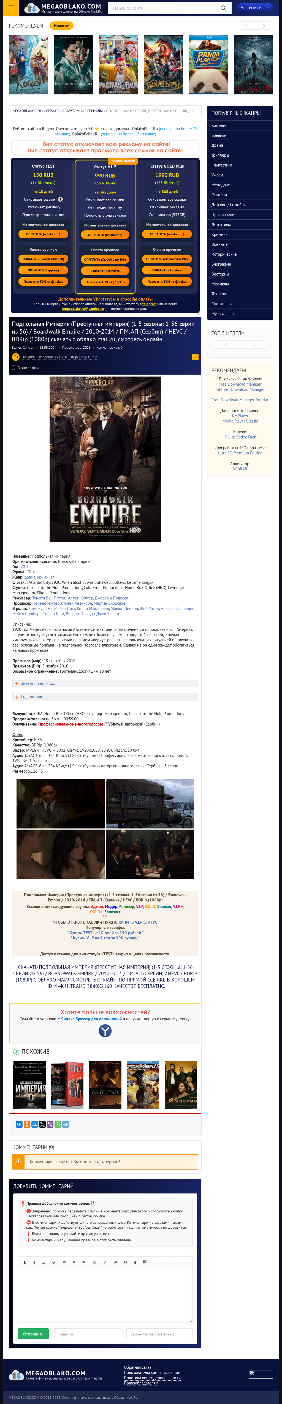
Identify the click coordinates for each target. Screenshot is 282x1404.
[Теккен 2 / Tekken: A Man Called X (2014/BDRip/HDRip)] (143, 1085)
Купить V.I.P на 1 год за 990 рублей (105, 937)
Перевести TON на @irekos (43, 281)
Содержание (32, 696)
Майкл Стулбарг (26, 613)
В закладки (28, 367)
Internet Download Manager (240, 389)
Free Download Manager (240, 384)
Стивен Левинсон (76, 603)
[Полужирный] (25, 1262)
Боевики (219, 135)
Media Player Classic (240, 421)
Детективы (221, 224)
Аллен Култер (80, 598)
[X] (42, 1124)
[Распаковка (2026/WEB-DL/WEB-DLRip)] (118, 64)
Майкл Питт (64, 608)
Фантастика (222, 165)
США (30, 571)
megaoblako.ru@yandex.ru (83, 308)
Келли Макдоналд (93, 608)
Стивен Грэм (53, 613)
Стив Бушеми (41, 608)
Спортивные (223, 303)
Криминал (221, 234)
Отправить (33, 1334)
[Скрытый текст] (116, 1262)
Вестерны (220, 274)
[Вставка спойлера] (145, 1262)
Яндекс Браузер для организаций (91, 1018)
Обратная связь (137, 1367)
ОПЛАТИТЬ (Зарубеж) (43, 270)
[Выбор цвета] (105, 1262)
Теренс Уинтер (46, 603)
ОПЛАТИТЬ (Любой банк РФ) (43, 259)
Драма (217, 145)
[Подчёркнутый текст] (44, 1262)
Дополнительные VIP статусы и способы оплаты (105, 299)
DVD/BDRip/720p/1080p (78, 357)
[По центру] (74, 1262)
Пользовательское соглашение (152, 1372)
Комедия (219, 125)
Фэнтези (219, 194)
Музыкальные (224, 313)
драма (30, 577)
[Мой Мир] (34, 1124)
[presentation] (246, 26)
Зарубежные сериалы (39, 357)
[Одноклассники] (27, 1124)
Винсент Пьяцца (80, 613)
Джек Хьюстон (109, 613)
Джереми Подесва (111, 598)
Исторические (224, 254)
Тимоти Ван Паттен (49, 598)
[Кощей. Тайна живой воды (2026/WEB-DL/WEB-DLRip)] (28, 64)
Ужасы (217, 175)
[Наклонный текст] (34, 1262)
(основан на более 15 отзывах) (128, 134)
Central (28, 347)
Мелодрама (222, 184)
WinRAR (240, 468)
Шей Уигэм (149, 608)
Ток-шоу (219, 293)
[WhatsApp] (58, 1124)
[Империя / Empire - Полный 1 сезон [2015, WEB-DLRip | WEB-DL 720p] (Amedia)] (181, 1085)
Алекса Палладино (177, 608)
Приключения (224, 214)
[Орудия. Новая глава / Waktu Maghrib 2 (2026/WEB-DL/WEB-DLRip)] (253, 64)
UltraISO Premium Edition (240, 453)
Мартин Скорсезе (109, 603)
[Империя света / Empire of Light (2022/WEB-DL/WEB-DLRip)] (105, 1085)
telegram (149, 304)
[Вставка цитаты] (125, 1262)
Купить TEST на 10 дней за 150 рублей (105, 932)
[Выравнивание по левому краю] (64, 1262)
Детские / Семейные (230, 204)
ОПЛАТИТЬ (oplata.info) (43, 234)
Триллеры (220, 155)
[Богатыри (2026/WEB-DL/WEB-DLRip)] (163, 64)
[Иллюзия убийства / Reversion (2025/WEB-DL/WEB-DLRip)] (73, 64)
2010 (25, 566)
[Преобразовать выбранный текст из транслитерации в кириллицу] (135, 1262)
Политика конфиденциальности (152, 1377)
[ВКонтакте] (19, 1124)
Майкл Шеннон (124, 608)
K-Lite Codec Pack (240, 437)
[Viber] (50, 1124)
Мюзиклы (220, 284)
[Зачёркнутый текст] (54, 1262)
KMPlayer (240, 415)
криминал (46, 577)
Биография (221, 264)
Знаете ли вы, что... (38, 683)
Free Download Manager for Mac (240, 399)
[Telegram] (65, 1124)
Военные (220, 244)
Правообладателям (141, 1383)
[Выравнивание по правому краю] (84, 1262)
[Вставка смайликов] (94, 1262)
